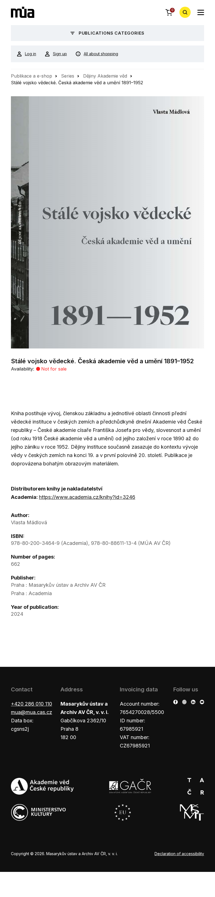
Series (67, 76)
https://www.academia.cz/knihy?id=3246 (87, 497)
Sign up (60, 53)
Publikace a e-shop (31, 76)
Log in (30, 53)
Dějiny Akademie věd (105, 76)
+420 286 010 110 (31, 704)
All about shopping (101, 53)
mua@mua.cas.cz (31, 712)
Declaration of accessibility (179, 853)
